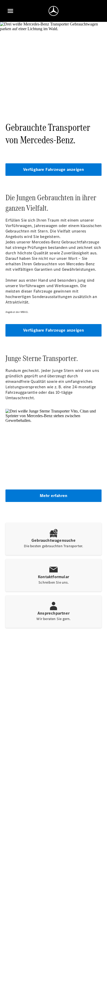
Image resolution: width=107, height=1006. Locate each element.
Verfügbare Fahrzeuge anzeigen (53, 169)
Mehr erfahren (54, 495)
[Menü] (10, 11)
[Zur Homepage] (53, 11)
